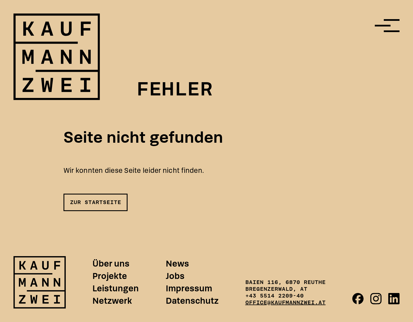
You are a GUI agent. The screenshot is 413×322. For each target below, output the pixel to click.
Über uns (111, 263)
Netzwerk (112, 301)
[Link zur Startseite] (39, 282)
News (177, 263)
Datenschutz (192, 301)
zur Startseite (95, 202)
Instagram (376, 298)
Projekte (109, 276)
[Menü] (387, 26)
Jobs (175, 276)
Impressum (189, 288)
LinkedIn (394, 298)
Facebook (358, 298)
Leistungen (115, 288)
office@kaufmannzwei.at (285, 302)
